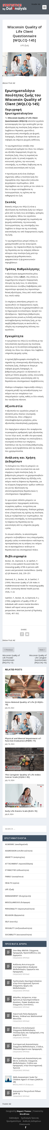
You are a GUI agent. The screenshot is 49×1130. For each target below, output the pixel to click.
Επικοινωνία (24, 1124)
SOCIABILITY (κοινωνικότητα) (18, 934)
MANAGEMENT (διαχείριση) (18, 896)
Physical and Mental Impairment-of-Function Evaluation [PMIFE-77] (23, 739)
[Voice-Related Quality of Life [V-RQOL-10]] (24, 687)
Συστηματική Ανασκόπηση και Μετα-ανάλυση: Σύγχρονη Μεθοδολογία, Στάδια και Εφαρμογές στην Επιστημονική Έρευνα (27, 1063)
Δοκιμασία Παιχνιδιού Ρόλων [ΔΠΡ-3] (27, 1092)
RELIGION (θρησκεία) (14, 915)
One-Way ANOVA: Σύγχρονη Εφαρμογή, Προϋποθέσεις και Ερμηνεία (27, 952)
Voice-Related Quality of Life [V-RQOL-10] (24, 703)
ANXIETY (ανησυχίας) (15, 857)
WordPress (24, 1114)
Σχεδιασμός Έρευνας (30, 1118)
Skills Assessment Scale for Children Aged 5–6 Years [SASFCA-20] (28, 1079)
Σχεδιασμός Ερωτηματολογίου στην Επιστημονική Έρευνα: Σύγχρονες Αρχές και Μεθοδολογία (27, 984)
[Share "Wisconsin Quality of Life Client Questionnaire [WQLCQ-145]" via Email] (27, 634)
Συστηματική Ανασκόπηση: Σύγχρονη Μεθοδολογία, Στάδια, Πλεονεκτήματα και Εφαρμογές (28, 1046)
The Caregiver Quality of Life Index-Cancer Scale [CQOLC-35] (23, 775)
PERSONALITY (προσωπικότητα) (19, 909)
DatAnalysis (14, 1118)
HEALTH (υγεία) (12, 883)
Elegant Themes (24, 1111)
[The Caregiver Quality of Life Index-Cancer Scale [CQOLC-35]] (24, 759)
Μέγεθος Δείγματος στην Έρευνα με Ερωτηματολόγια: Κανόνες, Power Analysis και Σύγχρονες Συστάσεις (26, 1001)
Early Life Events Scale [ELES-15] (21, 811)
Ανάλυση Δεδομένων (32, 1121)
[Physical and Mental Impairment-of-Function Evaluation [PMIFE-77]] (24, 723)
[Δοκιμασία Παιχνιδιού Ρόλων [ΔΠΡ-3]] (8, 1093)
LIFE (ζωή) (24, 45)
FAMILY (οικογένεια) (14, 876)
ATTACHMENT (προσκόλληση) (19, 863)
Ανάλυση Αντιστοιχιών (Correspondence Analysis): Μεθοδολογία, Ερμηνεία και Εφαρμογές (26, 968)
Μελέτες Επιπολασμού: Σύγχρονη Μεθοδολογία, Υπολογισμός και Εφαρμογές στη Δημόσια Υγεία (28, 1031)
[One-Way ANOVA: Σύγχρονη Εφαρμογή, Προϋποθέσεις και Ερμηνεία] (8, 952)
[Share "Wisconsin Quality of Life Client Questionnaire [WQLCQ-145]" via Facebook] (22, 634)
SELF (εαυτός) (11, 921)
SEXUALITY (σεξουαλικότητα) (18, 928)
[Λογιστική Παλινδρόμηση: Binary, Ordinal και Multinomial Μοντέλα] (8, 1015)
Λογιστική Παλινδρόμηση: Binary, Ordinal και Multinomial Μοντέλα (27, 1016)
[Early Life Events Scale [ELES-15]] (24, 795)
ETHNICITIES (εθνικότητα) (17, 870)
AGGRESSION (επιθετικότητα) (18, 850)
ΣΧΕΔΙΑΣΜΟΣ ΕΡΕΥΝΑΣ (21, 958)
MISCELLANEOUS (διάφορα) (17, 902)
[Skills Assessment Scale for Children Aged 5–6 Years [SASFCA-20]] (8, 1079)
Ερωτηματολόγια (14, 1121)
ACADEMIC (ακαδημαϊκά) (16, 844)
